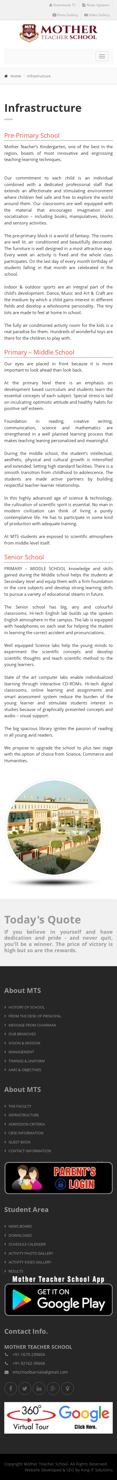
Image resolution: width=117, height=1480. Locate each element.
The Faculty (20, 1106)
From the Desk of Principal (35, 1016)
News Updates (98, 5)
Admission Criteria (27, 1124)
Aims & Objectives (25, 1069)
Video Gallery (99, 15)
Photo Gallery (67, 15)
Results (16, 1271)
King (85, 1470)
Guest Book (20, 1142)
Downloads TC (64, 5)
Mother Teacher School (46, 1464)
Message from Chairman (32, 1025)
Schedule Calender (27, 1244)
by (77, 1470)
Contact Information (30, 1150)
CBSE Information (26, 1132)
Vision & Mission (24, 1043)
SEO (70, 1470)
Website (32, 1470)
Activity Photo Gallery (31, 1253)
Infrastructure (24, 1115)
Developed (51, 1470)
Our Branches (22, 1033)
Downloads (20, 1235)
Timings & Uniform (27, 1060)
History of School (27, 1007)
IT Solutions (102, 1470)
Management (21, 1051)
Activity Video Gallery (30, 1262)
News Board (20, 1226)
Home (16, 76)
